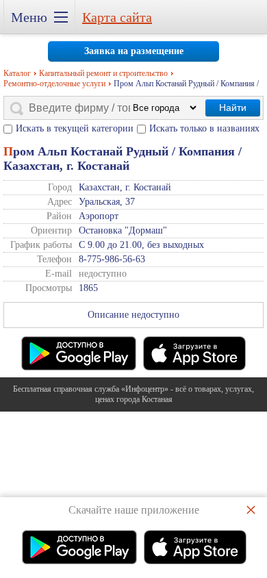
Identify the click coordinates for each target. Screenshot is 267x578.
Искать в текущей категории (75, 128)
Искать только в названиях (204, 128)
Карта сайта (117, 17)
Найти (232, 107)
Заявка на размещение (133, 51)
